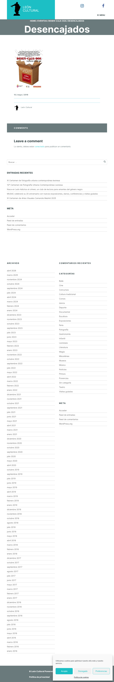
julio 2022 (11, 368)
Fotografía (63, 329)
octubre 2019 (13, 469)
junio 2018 (11, 531)
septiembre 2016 (14, 615)
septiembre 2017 (14, 567)
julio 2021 (11, 412)
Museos (62, 360)
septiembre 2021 (14, 408)
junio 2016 (11, 629)
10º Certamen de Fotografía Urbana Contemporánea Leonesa (35, 185)
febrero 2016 (13, 646)
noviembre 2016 (14, 607)
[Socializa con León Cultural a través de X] (91, 4)
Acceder (11, 216)
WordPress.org (13, 229)
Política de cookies (81, 677)
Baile (61, 281)
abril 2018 (11, 540)
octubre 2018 (13, 518)
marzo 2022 (12, 381)
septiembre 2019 (14, 474)
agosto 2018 (12, 523)
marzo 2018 (12, 545)
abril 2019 (11, 492)
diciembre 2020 (14, 438)
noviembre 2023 (14, 319)
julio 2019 (11, 478)
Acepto (64, 671)
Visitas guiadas (66, 391)
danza (62, 303)
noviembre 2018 (14, 514)
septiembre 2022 (14, 363)
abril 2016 (11, 638)
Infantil (62, 338)
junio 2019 (11, 483)
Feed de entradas (15, 220)
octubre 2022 (13, 359)
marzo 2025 (12, 275)
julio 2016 (11, 624)
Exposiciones (65, 321)
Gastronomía (64, 334)
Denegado (82, 671)
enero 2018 (12, 553)
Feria (61, 325)
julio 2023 (11, 332)
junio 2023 (11, 337)
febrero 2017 (13, 593)
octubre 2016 (13, 611)
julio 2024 (11, 293)
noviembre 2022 (14, 354)
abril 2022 (11, 377)
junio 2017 (11, 580)
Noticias (62, 369)
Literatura (63, 347)
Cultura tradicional (67, 294)
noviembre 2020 (14, 443)
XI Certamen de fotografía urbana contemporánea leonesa (33, 180)
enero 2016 (12, 651)
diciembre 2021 (14, 394)
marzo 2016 (12, 642)
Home (33, 21)
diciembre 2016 (14, 602)
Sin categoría (65, 382)
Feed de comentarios (16, 225)
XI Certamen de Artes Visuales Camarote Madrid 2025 (31, 198)
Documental (64, 312)
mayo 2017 (12, 584)
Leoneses (63, 343)
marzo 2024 (12, 301)
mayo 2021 (12, 421)
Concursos (64, 290)
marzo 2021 (12, 430)
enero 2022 (12, 390)
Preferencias (101, 671)
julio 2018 (11, 527)
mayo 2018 (12, 536)
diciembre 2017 (14, 558)
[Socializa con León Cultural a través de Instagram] (80, 4)
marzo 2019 (12, 496)
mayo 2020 (12, 461)
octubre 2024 (13, 284)
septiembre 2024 (15, 288)
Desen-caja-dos (57, 21)
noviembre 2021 (14, 399)
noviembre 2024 (14, 279)
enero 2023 (12, 350)
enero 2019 (12, 505)
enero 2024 (12, 310)
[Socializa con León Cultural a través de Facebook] (101, 4)
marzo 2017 (12, 589)
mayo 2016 (12, 633)
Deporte (62, 307)
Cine (61, 285)
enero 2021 (12, 434)
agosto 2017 (12, 571)
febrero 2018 (13, 549)
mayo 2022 (12, 372)
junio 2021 (11, 416)
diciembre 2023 (14, 315)
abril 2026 (11, 270)
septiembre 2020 (15, 452)
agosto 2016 (12, 620)
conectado (39, 146)
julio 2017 (11, 576)
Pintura (62, 374)
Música (62, 365)
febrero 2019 (13, 500)
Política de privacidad (39, 677)
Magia (62, 352)
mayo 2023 (12, 341)
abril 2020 (11, 465)
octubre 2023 (13, 323)
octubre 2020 (13, 447)
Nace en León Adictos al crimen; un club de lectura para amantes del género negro (44, 189)
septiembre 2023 (15, 328)
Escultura (63, 316)
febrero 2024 (13, 306)
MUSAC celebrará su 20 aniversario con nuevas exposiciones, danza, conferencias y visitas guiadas (52, 194)
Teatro (62, 387)
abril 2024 (11, 297)
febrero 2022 (13, 385)
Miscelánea (64, 356)
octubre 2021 (13, 403)
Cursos (62, 298)
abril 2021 (11, 425)
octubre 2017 (13, 562)
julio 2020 (11, 456)
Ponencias (63, 378)
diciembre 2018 (14, 509)
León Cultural (37, 671)
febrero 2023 (13, 346)
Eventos (42, 21)
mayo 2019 (12, 487)
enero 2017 (12, 598)
